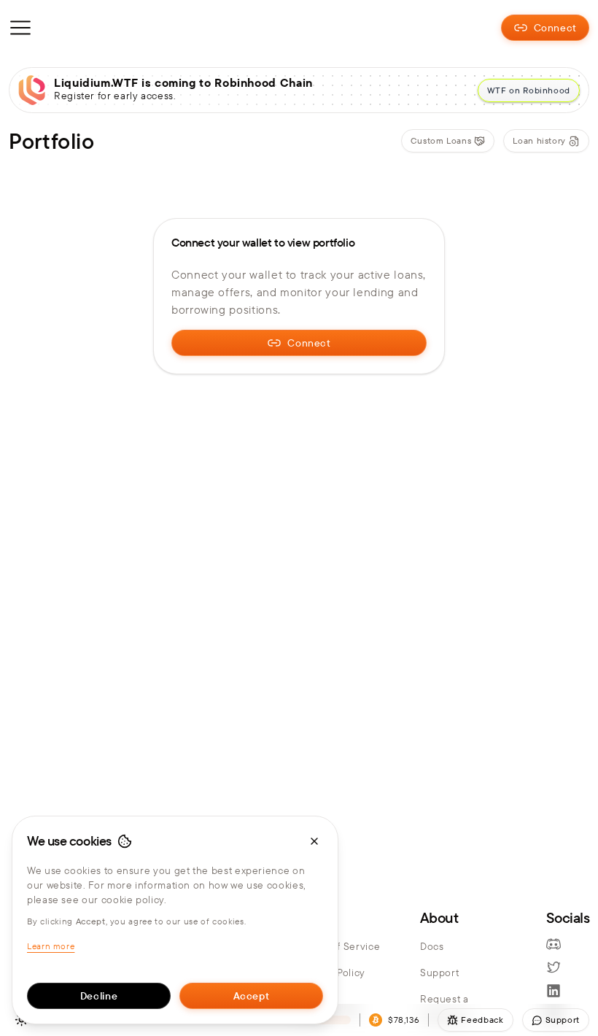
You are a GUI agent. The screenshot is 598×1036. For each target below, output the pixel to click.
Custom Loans (441, 140)
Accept (251, 995)
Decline (98, 995)
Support (439, 972)
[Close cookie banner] (314, 841)
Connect (555, 27)
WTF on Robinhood (528, 90)
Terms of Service (339, 946)
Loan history (539, 140)
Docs (432, 946)
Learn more (50, 945)
